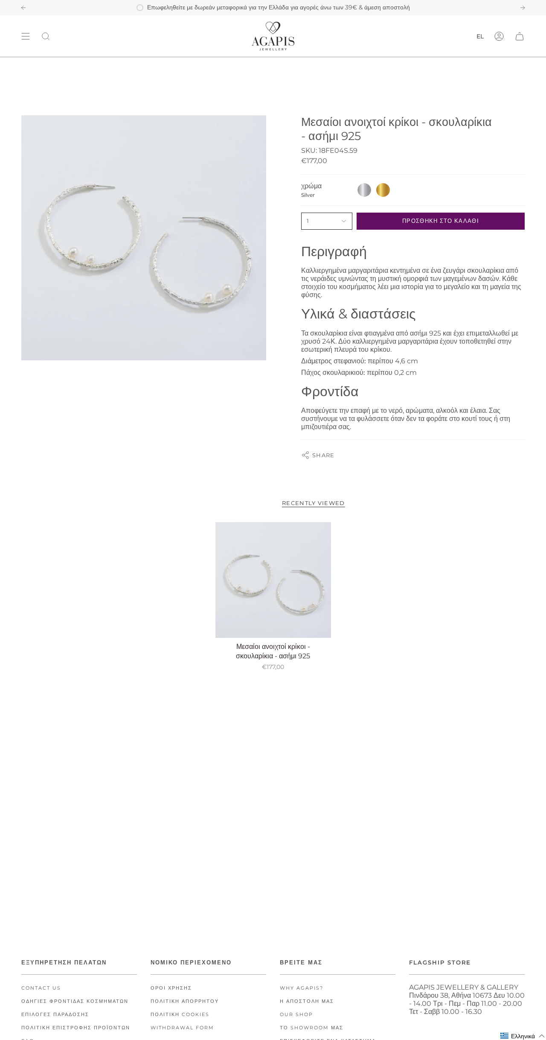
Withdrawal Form (182, 1028)
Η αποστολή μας (307, 1001)
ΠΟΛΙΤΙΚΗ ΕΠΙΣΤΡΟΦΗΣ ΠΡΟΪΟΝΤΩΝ (75, 1028)
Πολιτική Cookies (180, 1014)
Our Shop (296, 1014)
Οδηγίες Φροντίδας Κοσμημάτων (74, 1001)
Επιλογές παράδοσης (55, 1014)
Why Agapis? (301, 988)
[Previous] (23, 8)
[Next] (522, 8)
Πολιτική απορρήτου (185, 1001)
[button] (523, 1036)
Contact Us (41, 988)
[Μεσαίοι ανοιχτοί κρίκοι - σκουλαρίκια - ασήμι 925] (273, 580)
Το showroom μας (311, 1028)
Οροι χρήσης (171, 988)
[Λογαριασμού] (499, 36)
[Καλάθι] (519, 36)
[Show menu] (25, 36)
